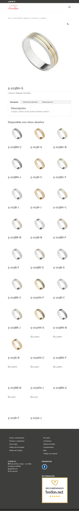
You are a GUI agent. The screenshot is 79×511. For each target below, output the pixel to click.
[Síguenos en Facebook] (44, 469)
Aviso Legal (13, 444)
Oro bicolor (34, 18)
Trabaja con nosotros (50, 453)
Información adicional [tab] (30, 102)
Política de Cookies (15, 450)
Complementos (48, 447)
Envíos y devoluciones (16, 438)
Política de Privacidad (16, 447)
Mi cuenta (46, 438)
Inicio (9, 18)
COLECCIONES (17, 18)
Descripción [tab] (14, 102)
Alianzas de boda (49, 444)
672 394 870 (13, 471)
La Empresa (47, 441)
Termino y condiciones (16, 441)
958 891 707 (13, 469)
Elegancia (27, 18)
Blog (44, 450)
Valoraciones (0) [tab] (47, 102)
